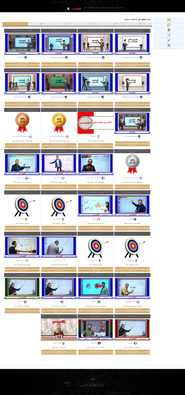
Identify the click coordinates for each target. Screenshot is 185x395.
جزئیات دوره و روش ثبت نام (132, 63)
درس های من (111, 8)
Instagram (54, 393)
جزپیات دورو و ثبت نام (63, 2)
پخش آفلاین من (90, 8)
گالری (85, 8)
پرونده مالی (98, 8)
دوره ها (122, 8)
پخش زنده (117, 8)
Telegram (59, 393)
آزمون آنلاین (104, 8)
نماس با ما (69, 385)
